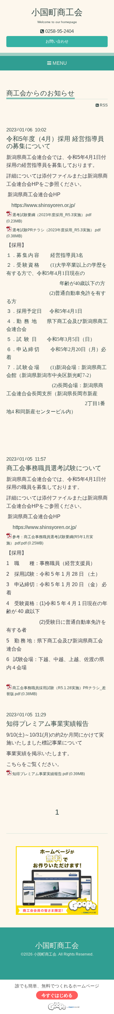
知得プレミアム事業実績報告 (47, 723)
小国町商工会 (57, 12)
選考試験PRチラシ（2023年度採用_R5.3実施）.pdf (56, 230)
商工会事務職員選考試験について (53, 467)
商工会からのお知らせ (40, 93)
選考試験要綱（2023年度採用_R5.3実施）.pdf (51, 215)
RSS (103, 105)
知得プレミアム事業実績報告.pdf (40, 774)
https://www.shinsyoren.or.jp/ (43, 205)
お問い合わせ (57, 41)
